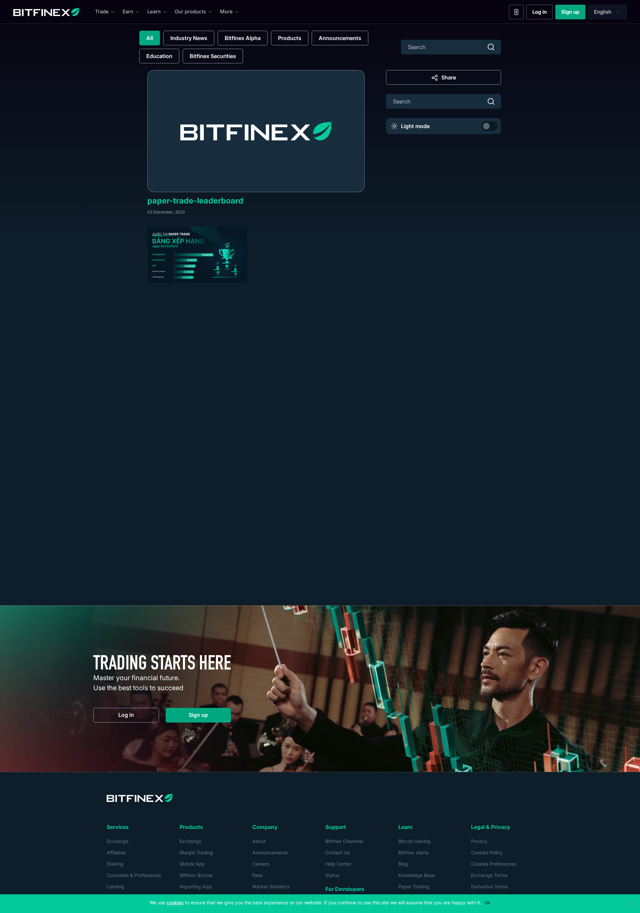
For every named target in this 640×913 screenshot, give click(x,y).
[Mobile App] (516, 12)
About (259, 841)
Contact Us (337, 852)
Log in (542, 13)
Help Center (338, 864)
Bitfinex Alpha (243, 38)
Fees (257, 875)
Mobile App (192, 864)
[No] (631, 903)
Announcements (340, 38)
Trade (102, 11)
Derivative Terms (489, 886)
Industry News (188, 38)
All (149, 38)
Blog (403, 864)
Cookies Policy (487, 852)
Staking (115, 864)
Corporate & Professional (134, 875)
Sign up (573, 13)
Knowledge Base (416, 875)
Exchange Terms (489, 875)
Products (289, 38)
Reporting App (196, 886)
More (226, 11)
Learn (154, 11)
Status (332, 875)
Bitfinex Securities (213, 56)
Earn (128, 11)
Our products (190, 11)
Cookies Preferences (493, 864)
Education (159, 56)
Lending (115, 886)
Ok (487, 902)
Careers (260, 864)
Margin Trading (196, 852)
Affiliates (116, 852)
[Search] (491, 47)
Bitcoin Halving (414, 841)
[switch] (490, 126)
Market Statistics (270, 886)
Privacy (479, 841)
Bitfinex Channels (344, 841)
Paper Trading (413, 886)
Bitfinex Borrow (196, 875)
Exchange (117, 841)
